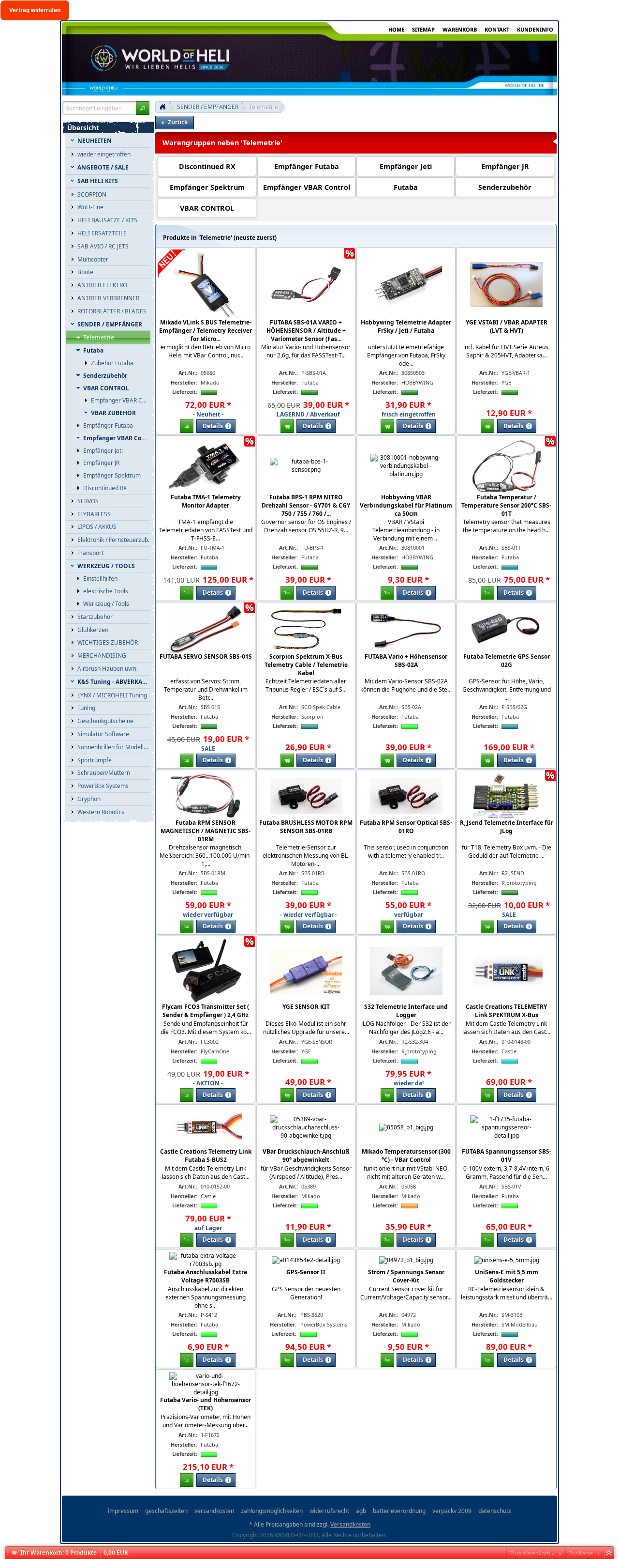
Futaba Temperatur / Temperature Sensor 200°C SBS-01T (506, 505)
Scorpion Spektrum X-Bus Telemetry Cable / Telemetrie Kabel (306, 664)
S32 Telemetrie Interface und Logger (406, 1011)
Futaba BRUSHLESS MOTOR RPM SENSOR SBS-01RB (306, 826)
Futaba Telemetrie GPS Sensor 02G (506, 660)
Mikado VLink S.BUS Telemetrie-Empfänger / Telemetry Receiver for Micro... (205, 330)
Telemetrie (263, 107)
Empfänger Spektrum (207, 187)
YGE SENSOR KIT (306, 1007)
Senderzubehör (504, 187)
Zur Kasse (581, 1553)
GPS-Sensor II (305, 1272)
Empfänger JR (505, 166)
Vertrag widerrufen (34, 10)
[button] (142, 108)
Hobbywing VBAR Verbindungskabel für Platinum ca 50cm (406, 505)
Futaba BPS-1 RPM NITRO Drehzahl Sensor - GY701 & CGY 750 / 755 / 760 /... (306, 505)
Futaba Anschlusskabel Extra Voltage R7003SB (205, 1276)
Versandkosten (350, 1524)
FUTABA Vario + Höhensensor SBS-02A (406, 660)
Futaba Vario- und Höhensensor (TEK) (205, 1404)
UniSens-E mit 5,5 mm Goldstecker (506, 1276)
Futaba (406, 187)
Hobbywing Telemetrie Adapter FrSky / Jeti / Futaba (406, 326)
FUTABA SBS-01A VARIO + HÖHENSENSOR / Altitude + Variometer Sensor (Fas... (306, 330)
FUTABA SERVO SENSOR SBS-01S (206, 656)
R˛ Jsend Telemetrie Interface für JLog (506, 826)
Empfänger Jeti (406, 166)
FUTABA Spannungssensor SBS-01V (506, 1155)
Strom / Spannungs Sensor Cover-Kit (406, 1276)
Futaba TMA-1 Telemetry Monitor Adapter (206, 501)
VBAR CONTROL (207, 208)
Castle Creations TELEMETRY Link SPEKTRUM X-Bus (506, 1011)
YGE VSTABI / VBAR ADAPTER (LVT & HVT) (506, 326)
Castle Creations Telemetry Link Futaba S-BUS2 (205, 1155)
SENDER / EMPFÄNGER (207, 107)
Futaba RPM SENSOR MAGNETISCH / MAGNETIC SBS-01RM (206, 830)
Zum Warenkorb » (532, 1553)
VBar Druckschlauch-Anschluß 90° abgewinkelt (306, 1155)
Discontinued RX (207, 166)
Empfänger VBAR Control (306, 187)
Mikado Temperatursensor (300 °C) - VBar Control (406, 1155)
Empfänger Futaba (306, 166)
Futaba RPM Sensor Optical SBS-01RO (406, 826)
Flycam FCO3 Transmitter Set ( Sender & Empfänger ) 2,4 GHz (205, 1011)
